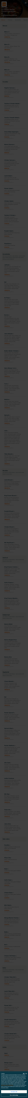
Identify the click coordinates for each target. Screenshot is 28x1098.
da (23, 1073)
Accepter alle (14, 1091)
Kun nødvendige (14, 1095)
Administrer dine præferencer (7, 1085)
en (26, 1073)
